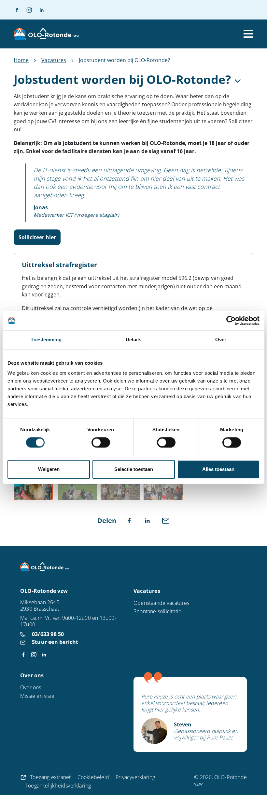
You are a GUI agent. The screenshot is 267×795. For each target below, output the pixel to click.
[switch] (100, 442)
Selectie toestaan (133, 469)
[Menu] (248, 34)
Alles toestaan (218, 469)
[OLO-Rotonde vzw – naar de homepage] (46, 34)
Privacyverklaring (135, 777)
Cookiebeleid (93, 777)
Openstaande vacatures (161, 602)
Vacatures (53, 60)
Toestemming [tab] (46, 339)
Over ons (30, 687)
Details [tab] (134, 339)
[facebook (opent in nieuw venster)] (17, 10)
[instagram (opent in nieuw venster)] (26, 10)
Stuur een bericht (55, 642)
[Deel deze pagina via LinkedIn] (147, 520)
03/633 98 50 (48, 634)
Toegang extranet (50, 777)
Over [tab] (220, 339)
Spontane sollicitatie (157, 611)
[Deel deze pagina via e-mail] (166, 520)
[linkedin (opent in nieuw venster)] (39, 10)
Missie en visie (37, 695)
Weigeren (49, 469)
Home (21, 60)
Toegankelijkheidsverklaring (58, 785)
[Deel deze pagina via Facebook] (129, 520)
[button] (33, 487)
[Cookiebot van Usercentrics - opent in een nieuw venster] (231, 320)
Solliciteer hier (37, 237)
